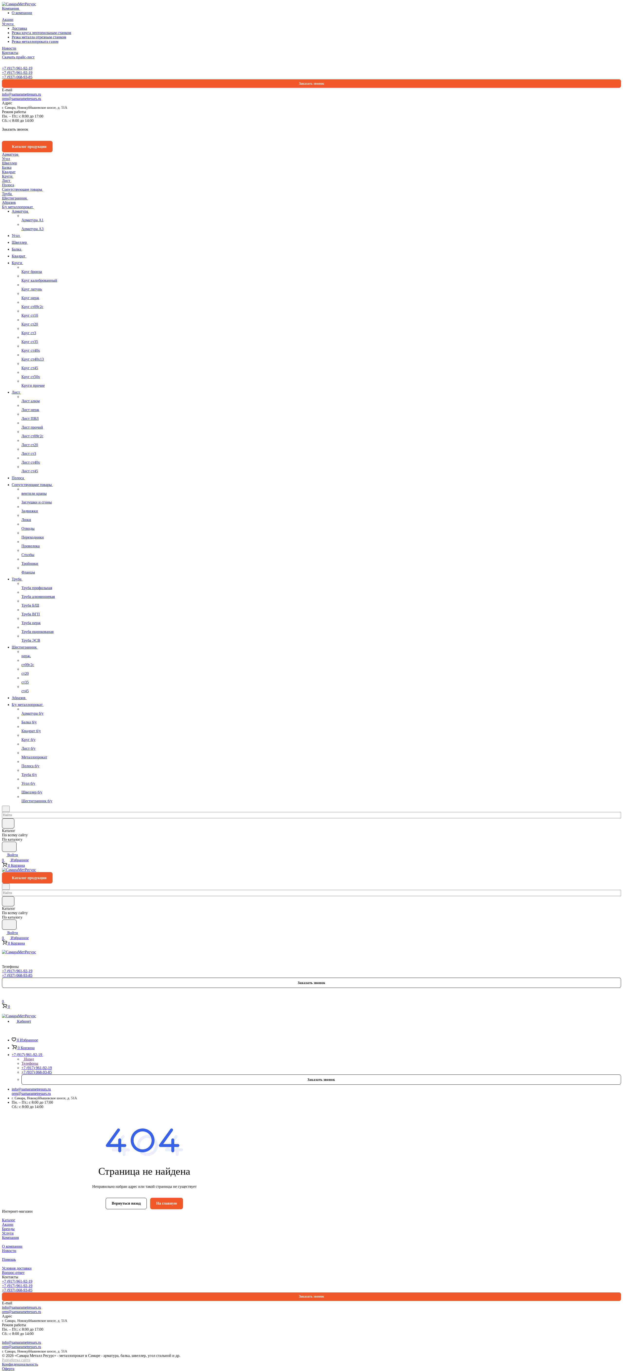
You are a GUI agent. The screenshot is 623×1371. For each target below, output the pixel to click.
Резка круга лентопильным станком (41, 33)
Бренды (8, 1229)
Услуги (8, 1233)
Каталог (8, 1220)
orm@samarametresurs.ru (21, 99)
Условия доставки (17, 1268)
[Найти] (9, 847)
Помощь (9, 1259)
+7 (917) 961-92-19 (17, 68)
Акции (7, 1224)
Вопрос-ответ (13, 1273)
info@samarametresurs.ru (21, 94)
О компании (22, 13)
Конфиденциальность (20, 1364)
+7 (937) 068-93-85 (17, 77)
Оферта (8, 1369)
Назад (28, 1059)
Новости (9, 1251)
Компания (10, 1238)
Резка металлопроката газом (35, 41)
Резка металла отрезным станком (39, 37)
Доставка (19, 28)
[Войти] (4, 996)
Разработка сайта (16, 1360)
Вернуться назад (126, 1203)
